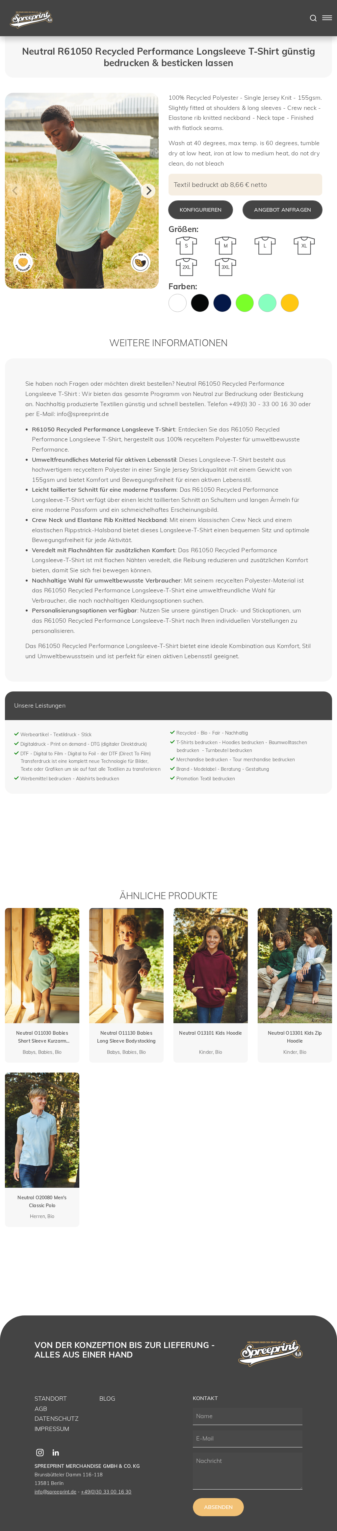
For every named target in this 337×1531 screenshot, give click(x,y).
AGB (41, 1409)
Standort (51, 1398)
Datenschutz (57, 1418)
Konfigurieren (200, 209)
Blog (107, 1398)
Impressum (52, 1429)
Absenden (218, 1507)
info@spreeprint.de (55, 1492)
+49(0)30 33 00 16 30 (106, 1492)
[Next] (148, 191)
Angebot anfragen (282, 209)
